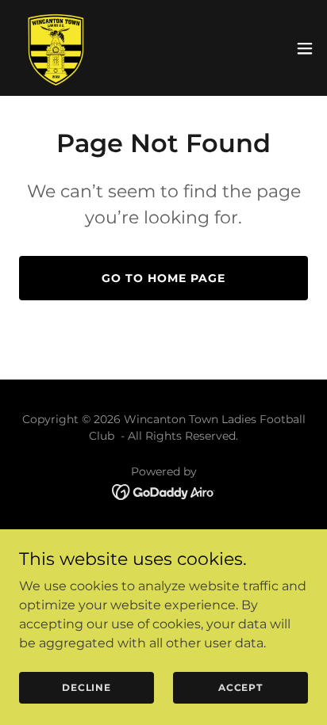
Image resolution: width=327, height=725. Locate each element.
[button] (305, 48)
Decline (86, 687)
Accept (240, 687)
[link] (54, 48)
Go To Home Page (163, 278)
